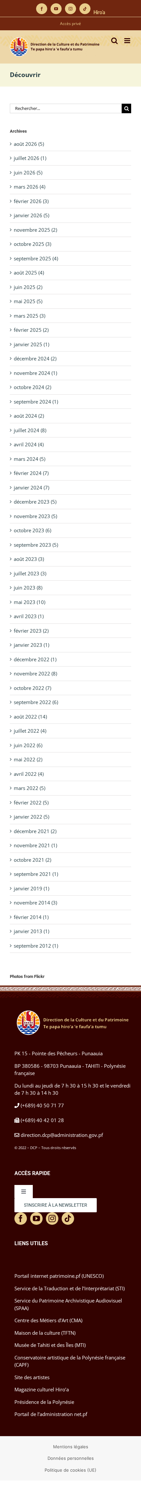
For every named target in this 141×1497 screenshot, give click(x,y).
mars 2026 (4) (29, 186)
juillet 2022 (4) (30, 730)
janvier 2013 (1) (31, 931)
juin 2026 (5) (28, 172)
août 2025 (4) (29, 272)
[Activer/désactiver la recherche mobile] (114, 40)
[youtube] (36, 1218)
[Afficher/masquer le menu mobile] (127, 40)
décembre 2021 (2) (35, 831)
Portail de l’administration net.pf (50, 1414)
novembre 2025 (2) (35, 229)
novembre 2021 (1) (35, 845)
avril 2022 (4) (29, 774)
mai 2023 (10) (29, 602)
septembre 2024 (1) (36, 401)
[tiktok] (68, 1218)
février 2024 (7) (31, 473)
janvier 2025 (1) (31, 344)
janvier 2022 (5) (31, 816)
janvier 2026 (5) (31, 215)
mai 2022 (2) (28, 759)
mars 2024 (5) (29, 459)
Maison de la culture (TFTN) (44, 1332)
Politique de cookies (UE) (70, 1470)
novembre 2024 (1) (35, 373)
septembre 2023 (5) (36, 544)
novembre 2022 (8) (35, 673)
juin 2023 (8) (28, 587)
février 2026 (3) (31, 201)
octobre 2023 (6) (32, 530)
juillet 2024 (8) (30, 430)
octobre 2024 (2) (32, 387)
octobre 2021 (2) (32, 859)
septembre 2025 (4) (36, 258)
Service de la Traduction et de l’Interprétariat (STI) (69, 1288)
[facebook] (20, 1218)
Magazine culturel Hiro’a (41, 1389)
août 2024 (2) (29, 415)
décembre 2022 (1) (35, 659)
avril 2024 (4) (29, 444)
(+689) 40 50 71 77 (42, 1105)
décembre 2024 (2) (35, 358)
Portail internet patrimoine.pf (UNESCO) (59, 1276)
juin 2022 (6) (28, 745)
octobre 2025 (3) (32, 244)
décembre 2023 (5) (35, 501)
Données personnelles (71, 1458)
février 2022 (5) (31, 802)
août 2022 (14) (30, 716)
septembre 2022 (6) (36, 702)
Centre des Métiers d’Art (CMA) (48, 1320)
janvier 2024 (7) (31, 487)
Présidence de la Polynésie (44, 1402)
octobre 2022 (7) (32, 688)
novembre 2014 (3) (35, 902)
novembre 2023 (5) (35, 516)
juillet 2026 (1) (30, 158)
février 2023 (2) (31, 630)
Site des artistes (32, 1377)
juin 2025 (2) (28, 287)
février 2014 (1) (31, 917)
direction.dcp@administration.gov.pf (62, 1135)
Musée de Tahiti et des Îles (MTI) (50, 1345)
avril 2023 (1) (29, 616)
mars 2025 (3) (29, 315)
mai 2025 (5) (28, 301)
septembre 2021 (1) (36, 874)
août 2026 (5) (29, 144)
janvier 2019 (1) (31, 888)
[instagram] (52, 1218)
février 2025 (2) (31, 330)
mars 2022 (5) (29, 788)
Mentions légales (70, 1446)
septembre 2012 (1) (36, 945)
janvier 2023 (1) (31, 645)
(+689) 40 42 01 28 (42, 1120)
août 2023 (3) (29, 559)
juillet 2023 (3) (30, 573)
